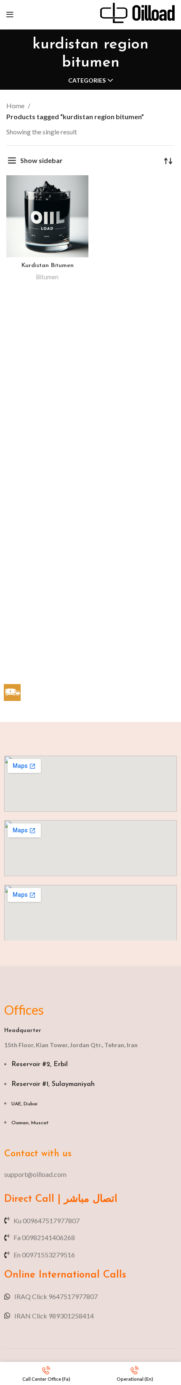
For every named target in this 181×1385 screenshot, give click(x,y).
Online (19, 1275)
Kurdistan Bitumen (47, 265)
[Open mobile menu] (10, 14)
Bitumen (47, 277)
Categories (87, 80)
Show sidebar (41, 160)
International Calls (80, 1275)
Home (16, 106)
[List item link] (90, 1174)
